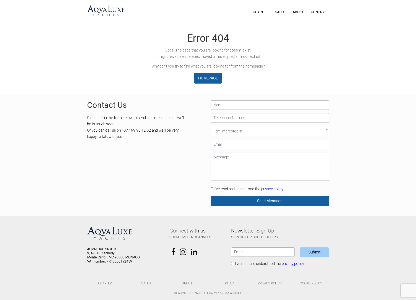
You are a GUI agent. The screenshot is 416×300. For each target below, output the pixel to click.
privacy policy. (272, 189)
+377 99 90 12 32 (136, 130)
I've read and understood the (248, 189)
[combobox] (270, 131)
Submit (314, 252)
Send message (270, 201)
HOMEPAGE (208, 78)
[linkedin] (194, 253)
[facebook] (173, 253)
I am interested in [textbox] (227, 131)
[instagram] (183, 253)
